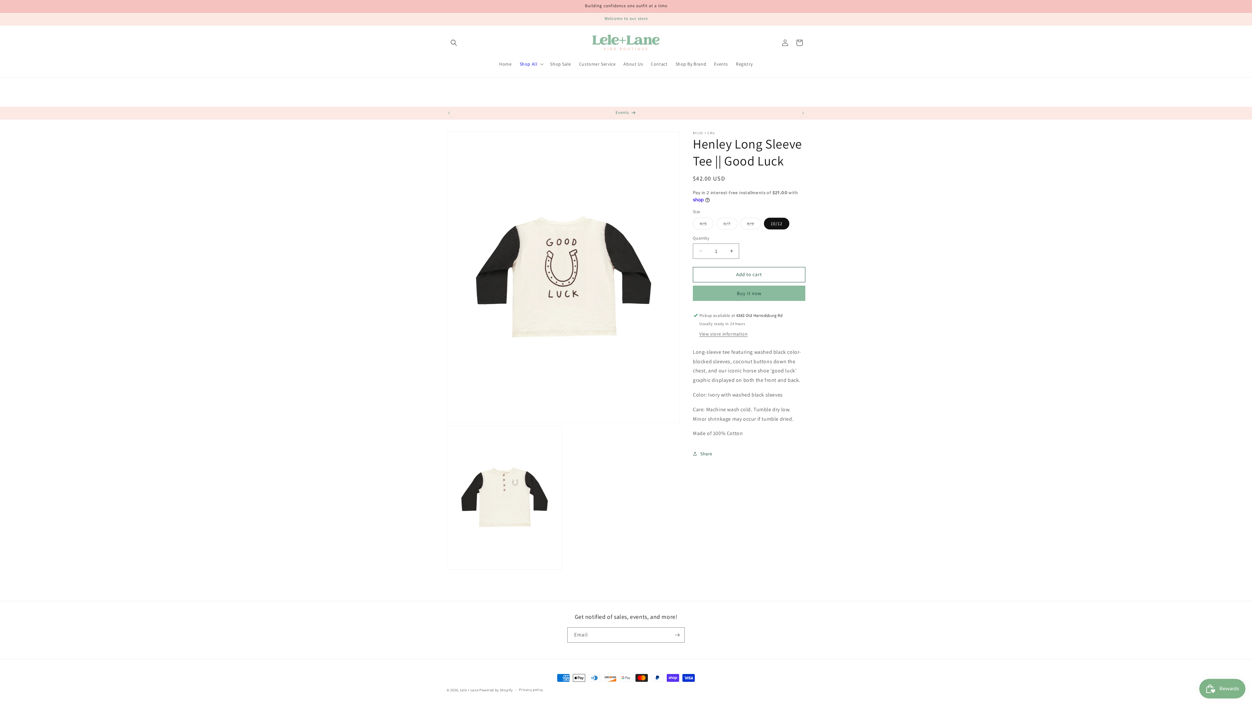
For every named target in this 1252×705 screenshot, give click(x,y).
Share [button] (706, 454)
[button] (454, 43)
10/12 (776, 224)
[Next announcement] (803, 113)
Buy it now (749, 293)
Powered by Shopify (496, 690)
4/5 (707, 224)
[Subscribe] (677, 635)
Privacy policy (531, 689)
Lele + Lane (469, 690)
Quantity (701, 238)
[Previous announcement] (449, 113)
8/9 (754, 224)
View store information (723, 334)
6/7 (730, 224)
